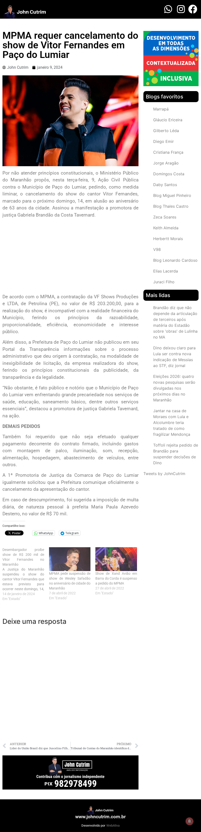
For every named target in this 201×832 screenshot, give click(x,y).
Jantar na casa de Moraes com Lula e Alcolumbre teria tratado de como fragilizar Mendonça (171, 422)
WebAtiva (113, 825)
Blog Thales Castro (170, 206)
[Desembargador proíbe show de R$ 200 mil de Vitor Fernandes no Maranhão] (25, 574)
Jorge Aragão (166, 163)
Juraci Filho (164, 281)
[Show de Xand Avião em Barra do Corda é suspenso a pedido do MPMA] (116, 559)
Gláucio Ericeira (167, 119)
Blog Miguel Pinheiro (172, 195)
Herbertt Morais (168, 238)
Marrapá (161, 109)
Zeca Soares (164, 217)
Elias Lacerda (165, 271)
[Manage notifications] (189, 821)
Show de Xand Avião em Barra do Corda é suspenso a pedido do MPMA (116, 578)
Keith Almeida (165, 227)
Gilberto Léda (166, 130)
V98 (157, 249)
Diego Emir (163, 141)
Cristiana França (168, 152)
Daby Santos (165, 184)
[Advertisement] (70, 256)
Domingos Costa (168, 173)
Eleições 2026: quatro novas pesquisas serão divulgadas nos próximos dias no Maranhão (174, 388)
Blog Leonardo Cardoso (175, 260)
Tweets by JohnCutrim (164, 473)
